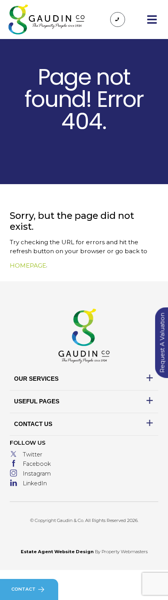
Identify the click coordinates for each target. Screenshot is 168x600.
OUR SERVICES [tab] (36, 378)
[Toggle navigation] (151, 19)
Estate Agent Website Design (57, 551)
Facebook (37, 463)
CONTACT (23, 589)
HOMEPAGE (28, 265)
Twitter (32, 454)
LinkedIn (35, 483)
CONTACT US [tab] (33, 424)
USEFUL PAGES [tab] (36, 401)
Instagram (37, 473)
